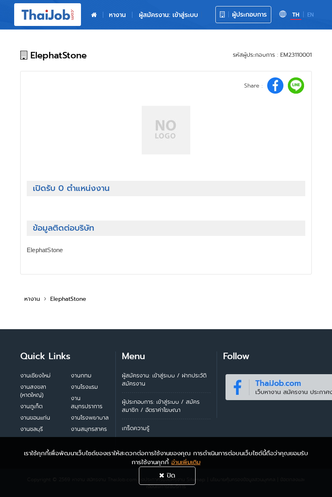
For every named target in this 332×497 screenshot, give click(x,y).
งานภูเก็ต (31, 406)
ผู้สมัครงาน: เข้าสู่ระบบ (168, 14)
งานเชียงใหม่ (35, 375)
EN (310, 15)
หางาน (117, 14)
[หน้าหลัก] (94, 15)
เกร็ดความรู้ (135, 428)
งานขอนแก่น (35, 417)
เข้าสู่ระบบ (167, 402)
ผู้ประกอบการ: (138, 402)
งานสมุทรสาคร (89, 429)
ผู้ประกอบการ (248, 14)
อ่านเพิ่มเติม (185, 462)
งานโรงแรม (84, 387)
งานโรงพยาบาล (90, 417)
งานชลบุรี (31, 429)
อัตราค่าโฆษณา (163, 410)
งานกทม (81, 375)
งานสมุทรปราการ (86, 402)
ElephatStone (68, 299)
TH (295, 15)
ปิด (169, 475)
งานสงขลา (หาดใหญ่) (33, 391)
